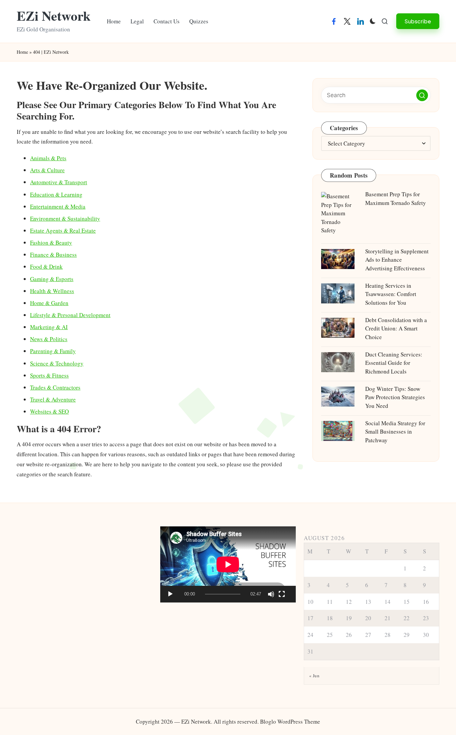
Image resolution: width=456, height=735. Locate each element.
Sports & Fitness (49, 375)
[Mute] (271, 594)
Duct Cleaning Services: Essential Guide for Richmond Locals (393, 362)
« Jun (314, 676)
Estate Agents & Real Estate (63, 230)
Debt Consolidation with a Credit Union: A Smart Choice (396, 328)
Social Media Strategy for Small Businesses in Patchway (395, 431)
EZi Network (53, 15)
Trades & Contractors (55, 387)
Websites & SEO (49, 411)
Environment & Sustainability (65, 218)
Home (22, 52)
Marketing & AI (49, 327)
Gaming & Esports (51, 279)
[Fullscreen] (281, 594)
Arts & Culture (47, 170)
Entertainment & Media (57, 206)
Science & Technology (56, 363)
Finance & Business (53, 254)
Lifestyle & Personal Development (70, 315)
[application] (228, 564)
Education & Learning (56, 194)
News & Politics (48, 339)
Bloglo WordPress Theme (290, 721)
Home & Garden (49, 303)
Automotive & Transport (58, 182)
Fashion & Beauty (51, 242)
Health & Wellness (52, 291)
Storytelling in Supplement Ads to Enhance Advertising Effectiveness (397, 259)
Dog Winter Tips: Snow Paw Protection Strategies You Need (395, 397)
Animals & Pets (48, 158)
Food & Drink (46, 266)
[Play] (170, 594)
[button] (417, 21)
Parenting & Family (53, 351)
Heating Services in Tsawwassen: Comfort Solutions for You (390, 294)
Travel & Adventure (53, 399)
